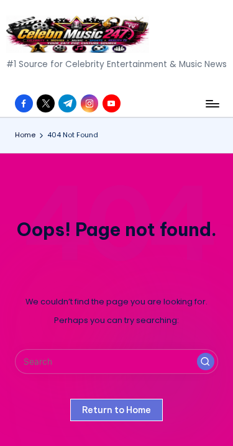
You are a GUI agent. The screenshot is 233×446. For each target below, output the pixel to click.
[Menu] (212, 103)
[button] (205, 361)
